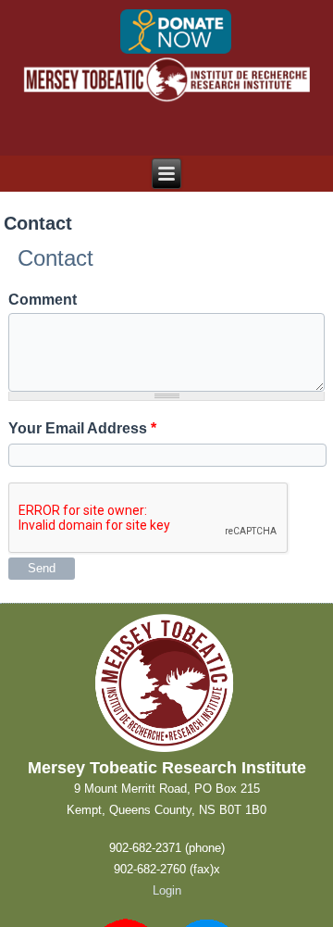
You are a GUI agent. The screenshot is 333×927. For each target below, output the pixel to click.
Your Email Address (82, 428)
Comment (42, 299)
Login (167, 890)
